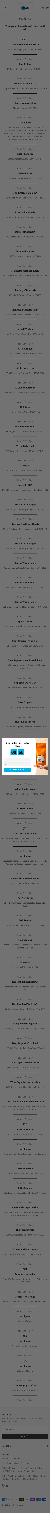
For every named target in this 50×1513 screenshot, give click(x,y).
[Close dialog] (46, 740)
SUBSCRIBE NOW (17, 770)
